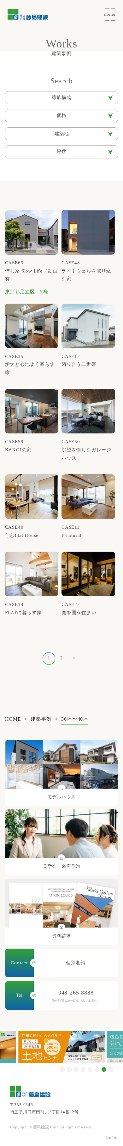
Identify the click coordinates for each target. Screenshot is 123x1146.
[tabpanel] (61, 1047)
